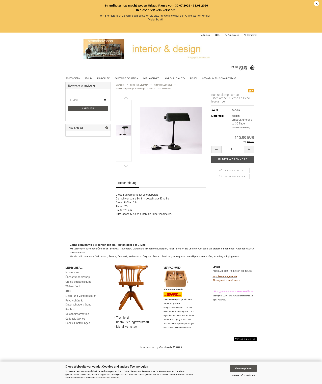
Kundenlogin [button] (233, 35)
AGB (68, 291)
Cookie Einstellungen (77, 323)
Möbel (193, 78)
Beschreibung (127, 183)
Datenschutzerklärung (109, 377)
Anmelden (88, 108)
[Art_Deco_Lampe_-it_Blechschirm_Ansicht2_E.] (171, 130)
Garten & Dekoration (126, 78)
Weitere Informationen (243, 375)
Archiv (88, 78)
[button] (217, 35)
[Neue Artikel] (106, 128)
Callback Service (75, 318)
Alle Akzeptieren (243, 368)
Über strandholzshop (77, 277)
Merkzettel (251, 35)
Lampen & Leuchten (174, 78)
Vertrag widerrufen (245, 339)
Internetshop (147, 347)
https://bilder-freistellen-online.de (232, 270)
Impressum (72, 272)
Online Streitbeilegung (78, 281)
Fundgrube (103, 78)
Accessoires (73, 78)
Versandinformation (77, 314)
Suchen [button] (206, 35)
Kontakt (70, 309)
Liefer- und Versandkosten (80, 295)
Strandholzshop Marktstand (219, 78)
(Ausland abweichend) (241, 128)
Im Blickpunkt (151, 78)
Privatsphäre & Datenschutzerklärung (78, 302)
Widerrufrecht (73, 286)
